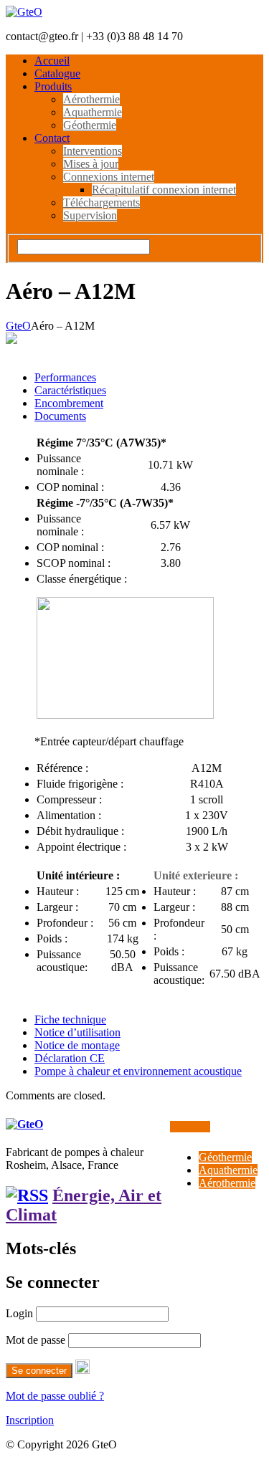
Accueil (52, 60)
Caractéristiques (70, 390)
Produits (53, 86)
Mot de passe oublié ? (55, 1396)
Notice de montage (77, 1045)
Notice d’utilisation (77, 1032)
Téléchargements (101, 202)
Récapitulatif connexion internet (164, 189)
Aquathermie (92, 112)
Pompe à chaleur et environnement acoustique (138, 1071)
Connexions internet (108, 177)
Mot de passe (35, 1340)
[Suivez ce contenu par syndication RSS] (27, 1195)
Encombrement (68, 403)
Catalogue (57, 73)
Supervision (90, 215)
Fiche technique (70, 1019)
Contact (52, 138)
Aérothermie (91, 99)
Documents (60, 416)
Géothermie (89, 125)
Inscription (30, 1420)
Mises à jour (90, 164)
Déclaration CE (69, 1058)
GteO (18, 326)
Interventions (92, 151)
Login (19, 1313)
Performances (65, 377)
